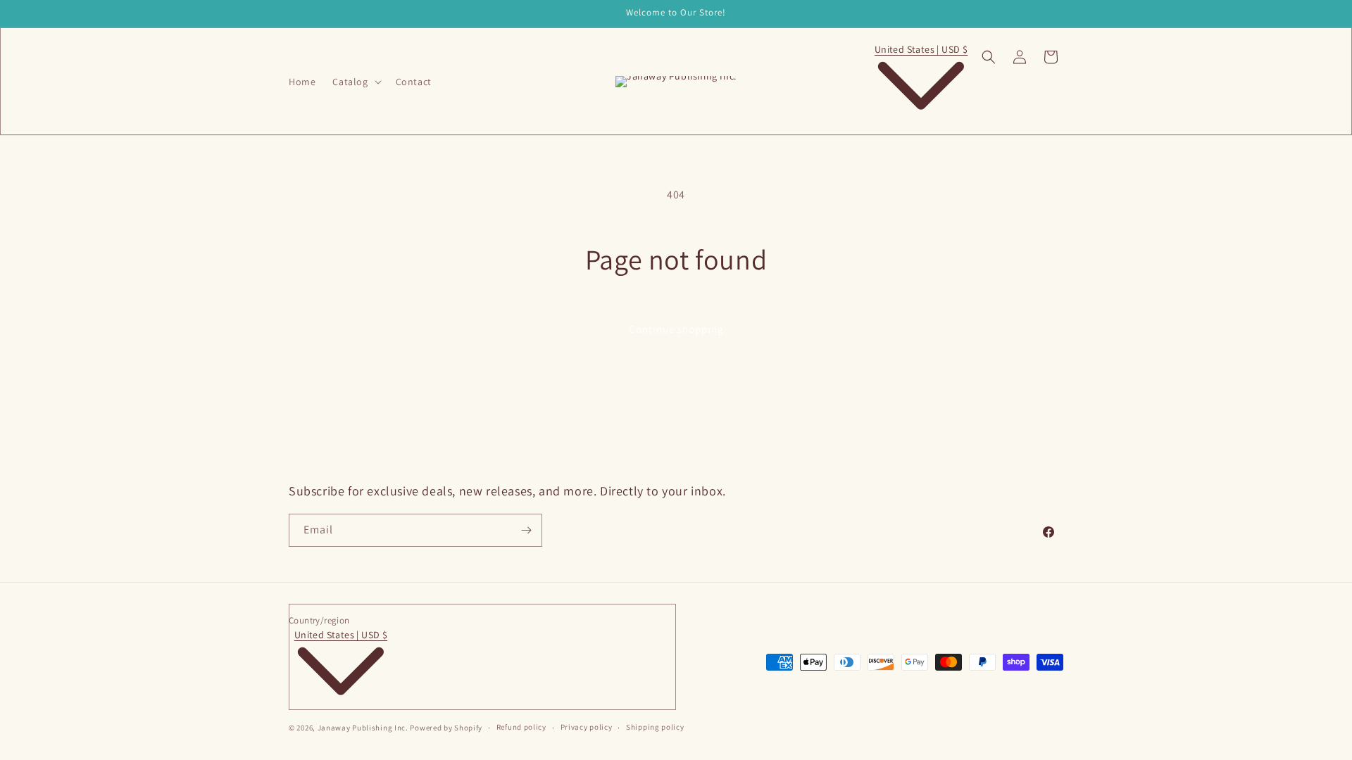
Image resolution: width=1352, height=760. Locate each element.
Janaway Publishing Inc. (363, 728)
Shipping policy (655, 727)
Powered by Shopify (446, 728)
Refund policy (521, 727)
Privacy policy (587, 727)
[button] (355, 81)
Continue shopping (676, 329)
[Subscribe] (526, 530)
